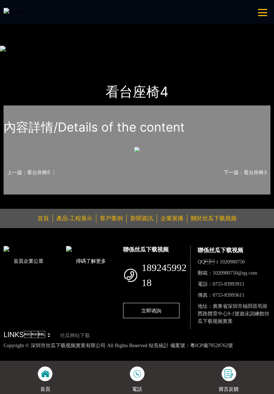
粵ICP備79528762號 (211, 345)
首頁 (16, 58)
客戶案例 (111, 218)
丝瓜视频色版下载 (42, 353)
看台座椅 (84, 58)
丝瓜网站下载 (75, 335)
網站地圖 (10, 353)
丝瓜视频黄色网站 (87, 353)
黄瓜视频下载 (126, 353)
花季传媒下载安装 (209, 353)
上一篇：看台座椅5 (28, 172)
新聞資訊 (141, 218)
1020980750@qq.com (235, 273)
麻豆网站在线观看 (164, 353)
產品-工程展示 (47, 58)
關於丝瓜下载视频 (214, 218)
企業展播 (172, 218)
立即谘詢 (151, 310)
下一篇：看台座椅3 (245, 172)
